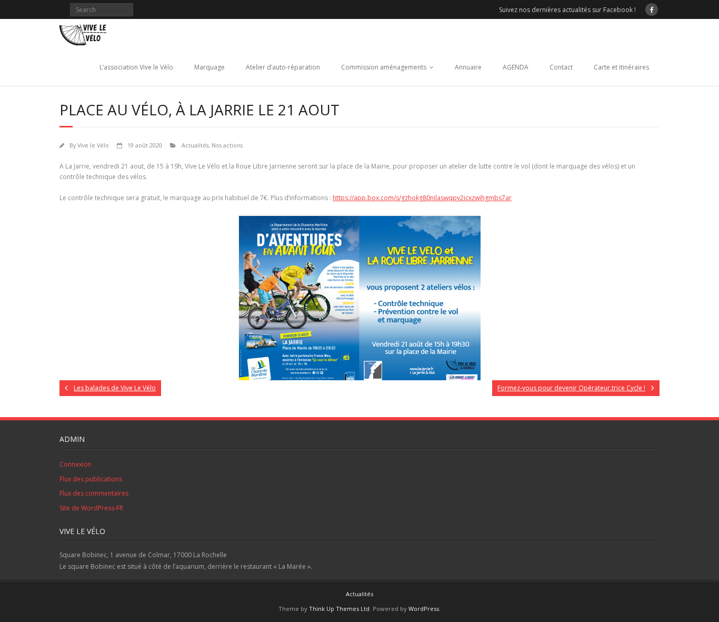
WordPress (423, 609)
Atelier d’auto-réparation (283, 67)
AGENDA (515, 67)
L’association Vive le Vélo (136, 67)
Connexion (75, 464)
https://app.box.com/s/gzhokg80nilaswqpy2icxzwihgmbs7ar (422, 197)
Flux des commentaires (93, 493)
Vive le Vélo (93, 145)
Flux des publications (90, 479)
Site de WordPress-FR (91, 507)
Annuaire (468, 67)
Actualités (195, 145)
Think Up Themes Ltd (339, 609)
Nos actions (227, 145)
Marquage (209, 67)
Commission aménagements (383, 67)
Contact (561, 67)
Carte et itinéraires (621, 67)
